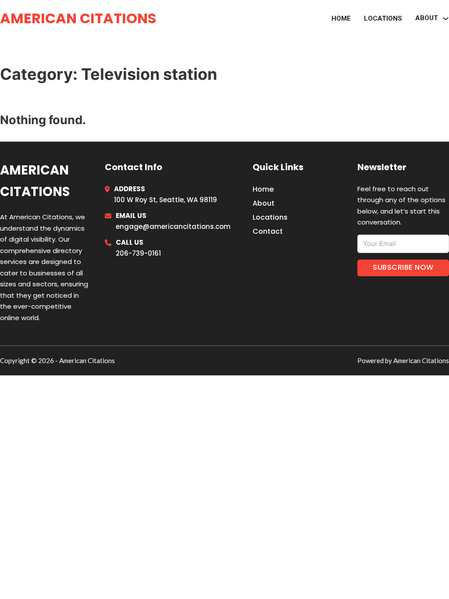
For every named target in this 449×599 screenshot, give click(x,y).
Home (341, 18)
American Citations (78, 18)
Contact (268, 231)
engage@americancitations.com (173, 226)
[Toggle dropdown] (445, 18)
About (263, 203)
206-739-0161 (138, 253)
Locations (383, 18)
